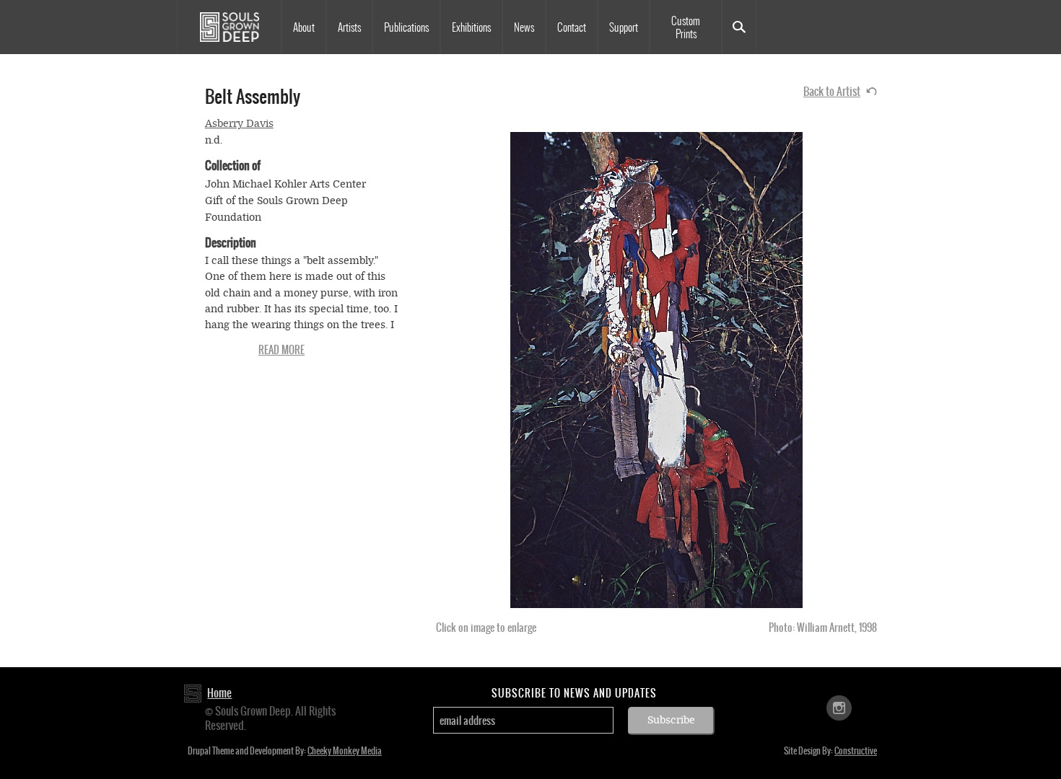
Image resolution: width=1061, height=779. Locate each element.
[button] (656, 370)
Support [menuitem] (623, 27)
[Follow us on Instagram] (839, 707)
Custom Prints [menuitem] (685, 27)
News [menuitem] (524, 27)
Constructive (855, 750)
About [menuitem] (304, 27)
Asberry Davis (239, 124)
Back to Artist (831, 91)
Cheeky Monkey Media (344, 750)
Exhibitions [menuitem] (471, 27)
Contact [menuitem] (571, 27)
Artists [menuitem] (349, 27)
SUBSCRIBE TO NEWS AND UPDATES (574, 693)
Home (219, 693)
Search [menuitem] (739, 27)
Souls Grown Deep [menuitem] (229, 27)
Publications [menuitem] (406, 27)
